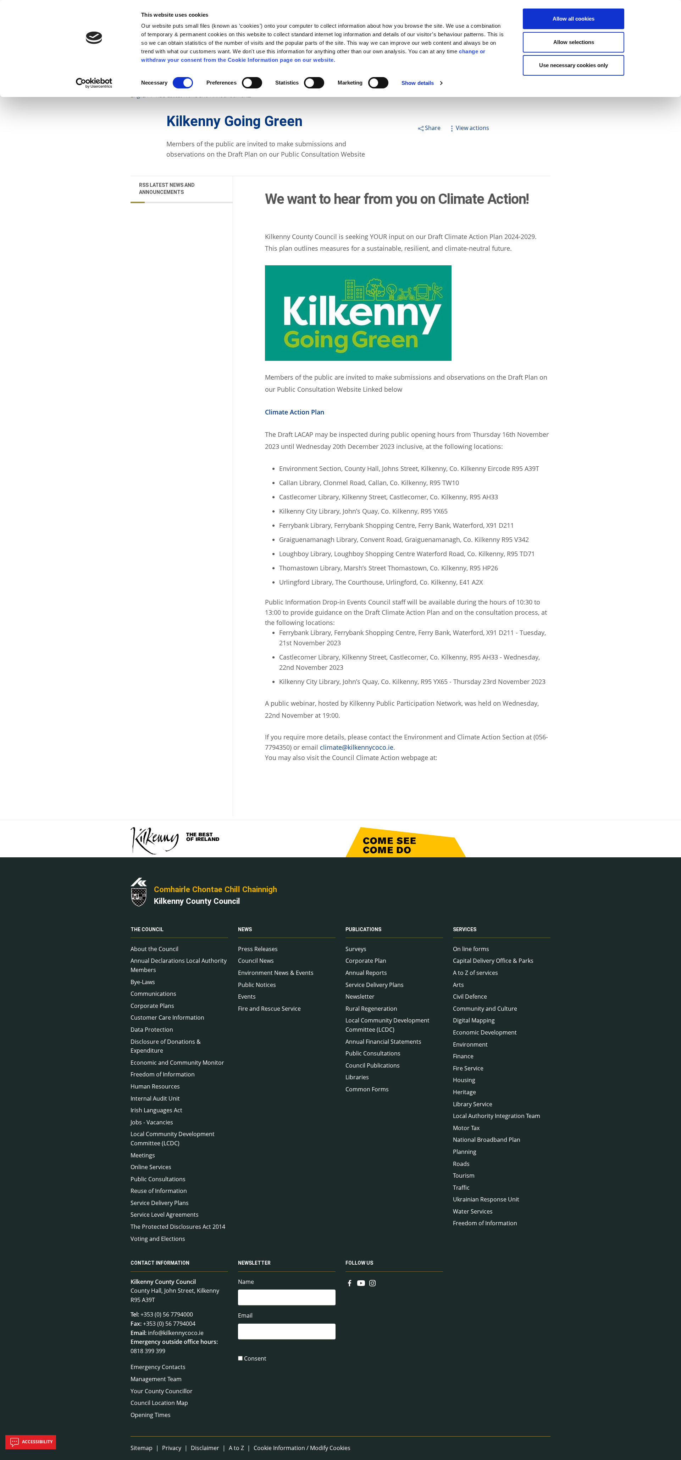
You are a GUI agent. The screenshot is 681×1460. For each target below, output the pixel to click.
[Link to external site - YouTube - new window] (361, 1282)
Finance (463, 1056)
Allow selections (573, 42)
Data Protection (152, 1029)
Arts (458, 985)
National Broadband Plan (486, 1140)
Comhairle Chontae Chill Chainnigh (215, 889)
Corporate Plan (365, 961)
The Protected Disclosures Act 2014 (178, 1227)
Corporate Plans (152, 1006)
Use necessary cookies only (573, 65)
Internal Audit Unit (155, 1098)
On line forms (471, 949)
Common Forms (367, 1089)
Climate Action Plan (294, 412)
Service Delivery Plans (160, 1203)
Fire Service (468, 1068)
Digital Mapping (474, 1020)
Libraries (357, 1077)
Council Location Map (159, 1403)
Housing (464, 1080)
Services (464, 929)
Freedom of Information (163, 1074)
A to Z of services (475, 973)
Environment (470, 1044)
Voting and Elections (158, 1239)
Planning (464, 1152)
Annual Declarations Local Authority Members (179, 965)
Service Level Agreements (165, 1215)
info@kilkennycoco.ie (176, 1333)
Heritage (464, 1092)
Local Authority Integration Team (496, 1116)
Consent (255, 1358)
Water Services (473, 1211)
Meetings (143, 1155)
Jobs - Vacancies (152, 1122)
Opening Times (151, 1415)
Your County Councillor (162, 1391)
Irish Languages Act (156, 1110)
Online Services (151, 1167)
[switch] (252, 82)
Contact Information (160, 1263)
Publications (363, 929)
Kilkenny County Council (197, 901)
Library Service (472, 1104)
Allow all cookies (573, 19)
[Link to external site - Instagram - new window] (372, 1282)
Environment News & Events (276, 973)
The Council (147, 929)
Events (247, 996)
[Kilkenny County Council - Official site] (139, 891)
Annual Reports (366, 973)
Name (246, 1282)
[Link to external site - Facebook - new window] (349, 1282)
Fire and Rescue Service (269, 1009)
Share (433, 128)
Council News (256, 961)
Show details (418, 83)
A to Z (236, 1448)
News (245, 929)
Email (245, 1315)
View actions (472, 128)
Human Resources (155, 1086)
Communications (153, 994)
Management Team (156, 1379)
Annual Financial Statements (383, 1042)
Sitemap (142, 1448)
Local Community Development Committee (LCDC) (173, 1138)
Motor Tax (466, 1128)
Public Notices (257, 985)
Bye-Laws (143, 982)
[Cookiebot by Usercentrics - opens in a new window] (94, 83)
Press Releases (258, 949)
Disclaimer (205, 1448)
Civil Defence (470, 996)
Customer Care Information (167, 1017)
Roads (461, 1164)
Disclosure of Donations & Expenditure (166, 1046)
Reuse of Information (159, 1191)
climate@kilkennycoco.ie (356, 747)
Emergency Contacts (158, 1367)
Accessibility (36, 1442)
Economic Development (485, 1032)
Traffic (461, 1188)
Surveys (355, 949)
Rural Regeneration (371, 1009)
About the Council (154, 949)
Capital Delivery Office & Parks (493, 961)
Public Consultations (158, 1179)
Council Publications (372, 1065)
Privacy (171, 1448)
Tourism (464, 1175)
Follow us (359, 1263)
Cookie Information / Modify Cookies (302, 1448)
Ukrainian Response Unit (486, 1199)
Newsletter (360, 996)
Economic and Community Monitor (177, 1062)
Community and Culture (485, 1009)
